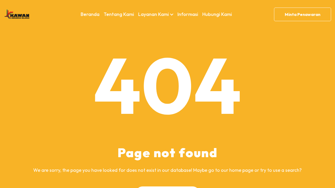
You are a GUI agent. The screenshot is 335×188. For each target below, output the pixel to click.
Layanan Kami (153, 14)
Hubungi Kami (217, 14)
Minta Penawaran (302, 14)
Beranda (90, 14)
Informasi (187, 14)
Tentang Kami (119, 14)
